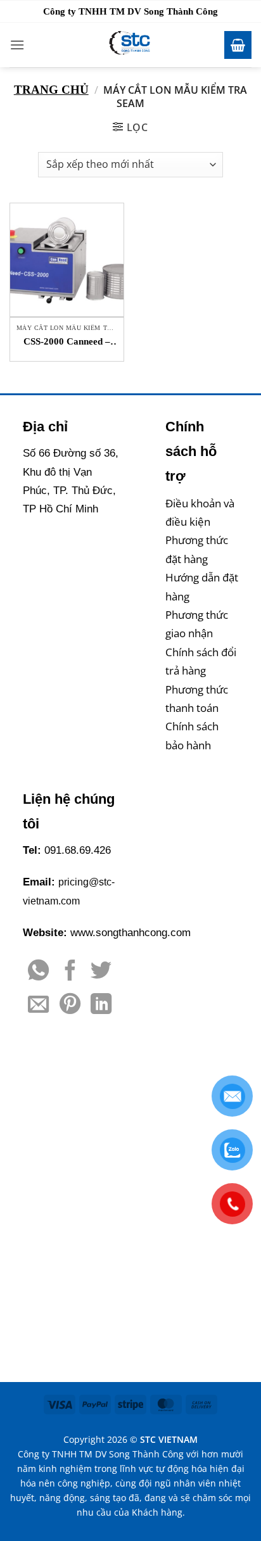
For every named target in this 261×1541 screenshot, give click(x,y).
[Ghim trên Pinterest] (70, 1005)
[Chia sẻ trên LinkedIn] (101, 1005)
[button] (17, 44)
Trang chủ (51, 89)
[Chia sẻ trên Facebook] (70, 972)
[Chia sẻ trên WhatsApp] (38, 972)
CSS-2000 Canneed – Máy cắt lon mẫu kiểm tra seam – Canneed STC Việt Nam (66, 342)
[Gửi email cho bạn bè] (38, 1005)
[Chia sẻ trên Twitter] (101, 972)
